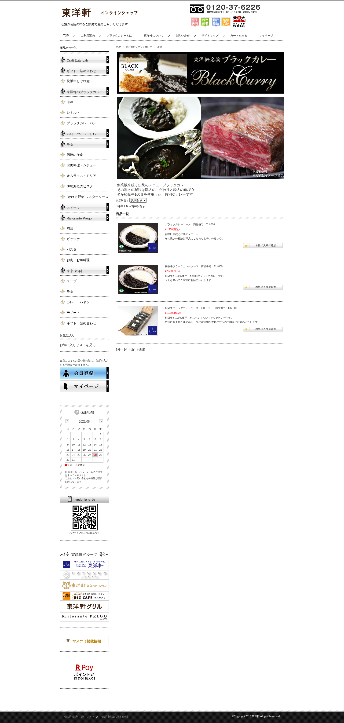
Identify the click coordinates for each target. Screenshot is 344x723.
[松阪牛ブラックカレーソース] (138, 280)
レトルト (73, 112)
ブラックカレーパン (81, 123)
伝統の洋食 (75, 155)
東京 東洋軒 (75, 271)
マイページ (266, 35)
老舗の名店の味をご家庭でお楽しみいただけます (94, 24)
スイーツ (73, 208)
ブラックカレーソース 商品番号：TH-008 (190, 224)
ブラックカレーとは (119, 35)
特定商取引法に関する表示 (115, 716)
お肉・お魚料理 (78, 260)
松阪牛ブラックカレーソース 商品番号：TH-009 (194, 266)
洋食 (70, 144)
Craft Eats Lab (77, 60)
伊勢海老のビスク (80, 186)
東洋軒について (154, 35)
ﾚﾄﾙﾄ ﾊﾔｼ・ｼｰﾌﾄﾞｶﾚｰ (82, 134)
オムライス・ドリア (81, 176)
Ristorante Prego (79, 218)
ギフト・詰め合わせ (81, 71)
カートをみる (238, 35)
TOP (66, 35)
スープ (72, 281)
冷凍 (70, 102)
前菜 (70, 228)
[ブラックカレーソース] (138, 238)
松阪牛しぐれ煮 (78, 81)
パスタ (72, 249)
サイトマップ (209, 35)
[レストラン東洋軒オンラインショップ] (99, 18)
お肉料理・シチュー (81, 165)
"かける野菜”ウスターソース (87, 197)
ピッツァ (73, 239)
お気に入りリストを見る (78, 345)
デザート (73, 312)
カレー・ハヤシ (78, 302)
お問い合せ (183, 35)
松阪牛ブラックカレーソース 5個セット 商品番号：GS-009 (201, 308)
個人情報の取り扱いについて (79, 716)
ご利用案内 (88, 35)
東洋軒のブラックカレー (139, 46)
